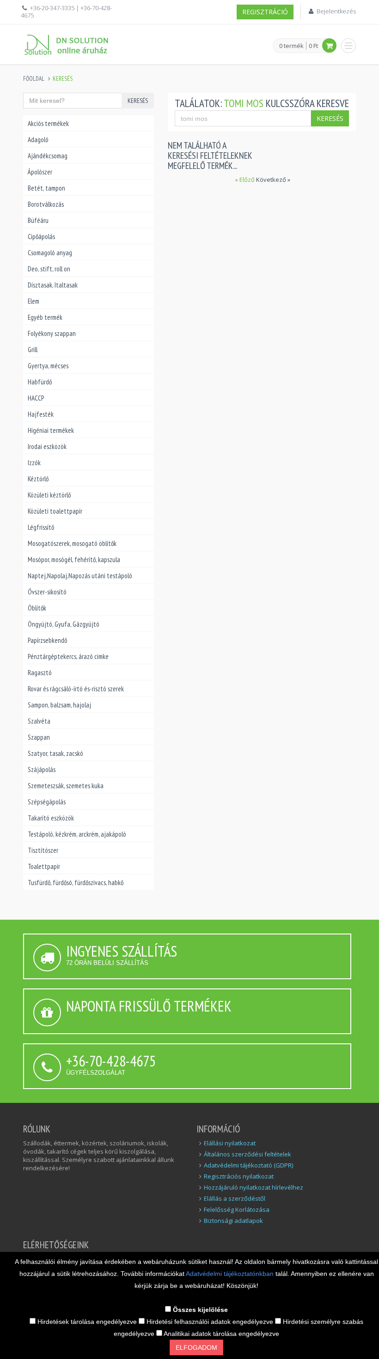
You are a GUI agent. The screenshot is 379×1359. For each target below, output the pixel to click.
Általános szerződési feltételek (247, 1154)
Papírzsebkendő (47, 640)
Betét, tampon (46, 188)
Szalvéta (39, 721)
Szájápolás (41, 769)
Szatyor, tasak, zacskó (55, 753)
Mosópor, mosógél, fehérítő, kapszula (74, 559)
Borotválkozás (46, 204)
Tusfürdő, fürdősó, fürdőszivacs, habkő (75, 882)
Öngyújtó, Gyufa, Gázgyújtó (63, 624)
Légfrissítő (41, 527)
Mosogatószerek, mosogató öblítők (72, 543)
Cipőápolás (41, 236)
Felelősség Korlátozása (236, 1209)
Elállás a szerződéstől (234, 1198)
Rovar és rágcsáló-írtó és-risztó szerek (76, 688)
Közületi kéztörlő (49, 495)
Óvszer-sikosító (47, 591)
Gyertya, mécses (48, 365)
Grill (32, 349)
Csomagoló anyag (50, 252)
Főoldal (33, 79)
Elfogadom (196, 1347)
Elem (33, 301)
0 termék (291, 46)
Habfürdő (40, 381)
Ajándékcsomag (47, 155)
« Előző (245, 179)
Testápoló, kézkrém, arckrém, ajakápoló (77, 834)
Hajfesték (41, 414)
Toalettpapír (44, 866)
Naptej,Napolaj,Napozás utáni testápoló (80, 575)
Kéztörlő (38, 478)
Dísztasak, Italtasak (53, 285)
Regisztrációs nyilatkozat (239, 1176)
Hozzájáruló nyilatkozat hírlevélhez (253, 1187)
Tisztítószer (43, 850)
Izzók (34, 462)
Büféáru (38, 220)
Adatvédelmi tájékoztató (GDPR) (248, 1165)
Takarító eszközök (51, 818)
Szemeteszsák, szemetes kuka (66, 785)
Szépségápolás (47, 801)
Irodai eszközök (47, 446)
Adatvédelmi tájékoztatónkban (230, 1273)
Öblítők (37, 608)
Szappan (39, 737)
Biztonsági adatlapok (233, 1220)
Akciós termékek (48, 123)
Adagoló (38, 139)
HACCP (36, 398)
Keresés (138, 100)
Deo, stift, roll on (49, 268)
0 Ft (313, 46)
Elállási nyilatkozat (230, 1143)
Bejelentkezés (336, 11)
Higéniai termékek (51, 430)
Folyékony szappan (52, 333)
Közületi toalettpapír (55, 511)
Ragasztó (40, 672)
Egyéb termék (45, 317)
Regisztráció (265, 11)
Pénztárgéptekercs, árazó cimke (68, 656)
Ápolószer (40, 172)
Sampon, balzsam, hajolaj (59, 704)
